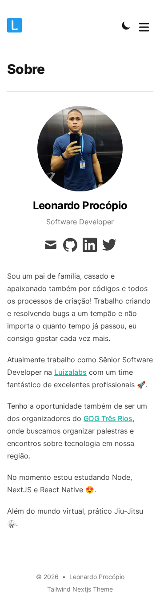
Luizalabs (70, 372)
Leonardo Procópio (96, 576)
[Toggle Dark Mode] (126, 25)
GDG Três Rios (108, 418)
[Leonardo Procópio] (17, 25)
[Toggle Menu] (144, 25)
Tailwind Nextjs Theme (80, 589)
